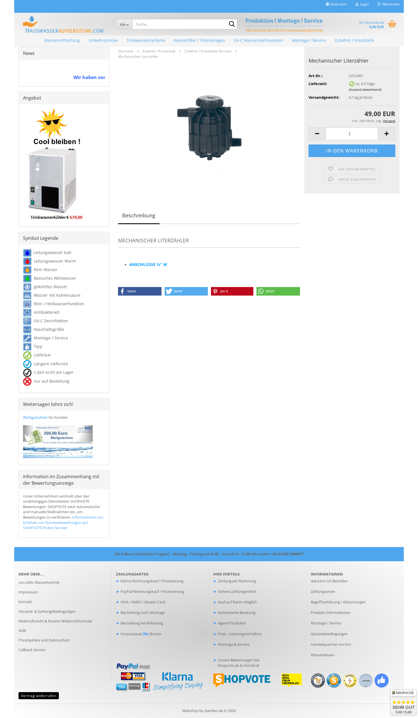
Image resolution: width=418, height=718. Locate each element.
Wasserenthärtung (62, 40)
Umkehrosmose (103, 40)
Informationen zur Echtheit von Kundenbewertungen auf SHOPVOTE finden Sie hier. (63, 522)
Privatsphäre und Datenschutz (44, 640)
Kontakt (25, 601)
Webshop (190, 710)
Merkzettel (390, 4)
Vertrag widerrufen (38, 695)
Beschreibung (138, 215)
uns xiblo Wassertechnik (38, 582)
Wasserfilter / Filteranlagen (199, 40)
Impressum (28, 592)
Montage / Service (309, 40)
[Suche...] (231, 24)
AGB (22, 630)
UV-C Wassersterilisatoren (258, 40)
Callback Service (31, 649)
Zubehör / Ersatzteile (354, 40)
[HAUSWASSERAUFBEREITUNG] (62, 24)
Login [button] (364, 4)
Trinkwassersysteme (146, 40)
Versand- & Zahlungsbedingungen (47, 611)
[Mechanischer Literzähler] (209, 126)
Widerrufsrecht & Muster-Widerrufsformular (55, 621)
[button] (336, 6)
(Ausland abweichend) (365, 89)
